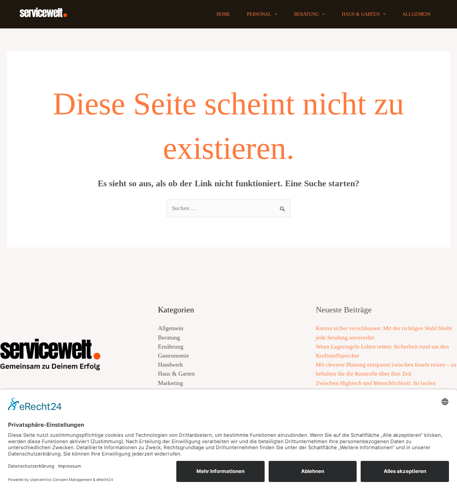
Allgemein (416, 14)
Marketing (170, 383)
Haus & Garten (361, 14)
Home (223, 14)
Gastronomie (173, 355)
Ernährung (170, 346)
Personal (259, 14)
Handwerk (170, 364)
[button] (274, 14)
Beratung (306, 14)
